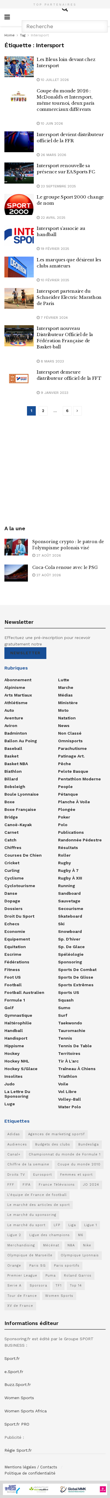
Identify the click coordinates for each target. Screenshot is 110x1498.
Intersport (40, 35)
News (64, 725)
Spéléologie (71, 954)
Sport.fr (12, 1358)
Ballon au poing (20, 740)
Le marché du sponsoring (31, 1215)
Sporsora (38, 1285)
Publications (71, 832)
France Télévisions (57, 1185)
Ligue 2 (14, 1235)
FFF (10, 1185)
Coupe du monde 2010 (79, 1164)
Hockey (12, 1053)
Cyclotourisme (19, 885)
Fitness (12, 969)
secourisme (70, 908)
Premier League (22, 1275)
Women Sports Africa (25, 1411)
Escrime (12, 954)
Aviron (10, 725)
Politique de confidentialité (29, 1473)
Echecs (11, 923)
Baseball (13, 748)
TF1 (58, 1285)
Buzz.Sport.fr (17, 1384)
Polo (62, 824)
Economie (14, 931)
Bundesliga (88, 1144)
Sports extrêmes (76, 984)
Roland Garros (78, 1275)
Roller (64, 855)
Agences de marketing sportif (56, 1134)
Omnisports (70, 740)
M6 (80, 1235)
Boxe (9, 801)
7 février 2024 (54, 318)
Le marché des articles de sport (38, 1205)
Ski (61, 923)
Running (66, 885)
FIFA (27, 1185)
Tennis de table (75, 1045)
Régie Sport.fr (18, 1450)
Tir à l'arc (68, 1061)
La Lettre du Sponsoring (17, 1094)
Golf (8, 1007)
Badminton (15, 733)
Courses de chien (23, 855)
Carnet (11, 832)
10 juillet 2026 (54, 80)
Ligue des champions (49, 1235)
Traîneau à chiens (77, 1068)
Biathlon (13, 771)
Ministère (68, 702)
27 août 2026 (48, 555)
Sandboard (69, 893)
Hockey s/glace (21, 1068)
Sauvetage (69, 901)
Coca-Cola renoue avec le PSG (65, 567)
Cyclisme (14, 878)
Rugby (64, 862)
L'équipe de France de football (37, 1195)
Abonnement (17, 679)
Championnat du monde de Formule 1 (65, 1154)
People (65, 786)
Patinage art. (71, 756)
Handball (13, 1030)
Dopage (12, 901)
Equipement (17, 939)
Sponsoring (70, 962)
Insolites (13, 1076)
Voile (63, 1084)
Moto (63, 710)
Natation (67, 718)
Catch (10, 840)
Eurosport (42, 1175)
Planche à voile (74, 801)
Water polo (69, 1106)
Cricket (11, 862)
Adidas (13, 1134)
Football (13, 984)
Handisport (15, 1038)
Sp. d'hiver (69, 939)
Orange (14, 1265)
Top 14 (76, 1285)
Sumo (64, 1007)
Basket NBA (16, 763)
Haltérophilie (18, 1023)
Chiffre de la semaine (28, 1164)
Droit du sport (19, 916)
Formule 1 (14, 1000)
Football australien (24, 992)
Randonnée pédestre (80, 840)
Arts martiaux (18, 695)
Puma (50, 1275)
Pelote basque (73, 771)
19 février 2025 (54, 249)
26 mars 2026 (53, 155)
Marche (65, 687)
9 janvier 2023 (54, 393)
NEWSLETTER (25, 653)
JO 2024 (91, 1185)
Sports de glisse (75, 977)
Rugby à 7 (68, 870)
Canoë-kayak (18, 824)
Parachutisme (72, 748)
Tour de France (22, 1296)
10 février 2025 (54, 280)
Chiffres (12, 847)
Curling (12, 870)
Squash (66, 1000)
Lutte (63, 679)
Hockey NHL (16, 1061)
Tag (23, 35)
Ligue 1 (90, 1225)
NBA (71, 1245)
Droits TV (16, 1175)
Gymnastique (18, 1015)
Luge (9, 1104)
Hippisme (14, 1045)
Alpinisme (14, 687)
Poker (64, 817)
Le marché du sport (26, 1225)
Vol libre (67, 1091)
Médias (65, 695)
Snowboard (70, 931)
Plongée (66, 809)
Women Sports (59, 1296)
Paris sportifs (66, 1265)
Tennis (65, 1038)
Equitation (15, 946)
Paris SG (37, 1265)
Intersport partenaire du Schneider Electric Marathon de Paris (69, 297)
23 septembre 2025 (58, 186)
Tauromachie (71, 1030)
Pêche (64, 763)
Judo (9, 1084)
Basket (11, 756)
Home (9, 35)
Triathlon (67, 1076)
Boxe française (20, 809)
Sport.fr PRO (16, 1424)
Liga (72, 1225)
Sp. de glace (71, 946)
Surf (62, 1015)
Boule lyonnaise (21, 794)
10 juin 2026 (51, 123)
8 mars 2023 (52, 361)
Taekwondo (70, 1023)
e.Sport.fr (13, 1371)
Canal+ (14, 1154)
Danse (10, 893)
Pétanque (68, 794)
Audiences (17, 1144)
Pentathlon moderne (79, 779)
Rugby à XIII (70, 878)
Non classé (70, 733)
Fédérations (16, 962)
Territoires (69, 1053)
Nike (87, 1245)
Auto (9, 710)
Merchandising (21, 1245)
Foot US (12, 977)
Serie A (14, 1285)
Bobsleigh (14, 786)
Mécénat (51, 1245)
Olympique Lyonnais (80, 1255)
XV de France (20, 1306)
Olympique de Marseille (30, 1255)
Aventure (13, 718)
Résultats (68, 847)
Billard (11, 779)
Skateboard (70, 916)
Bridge (11, 817)
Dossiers (13, 908)
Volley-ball (69, 1099)
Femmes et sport (76, 1175)
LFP (57, 1225)
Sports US (68, 992)
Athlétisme (16, 702)
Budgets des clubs (52, 1144)
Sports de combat (77, 969)
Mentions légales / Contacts (30, 1467)
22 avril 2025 (52, 218)
